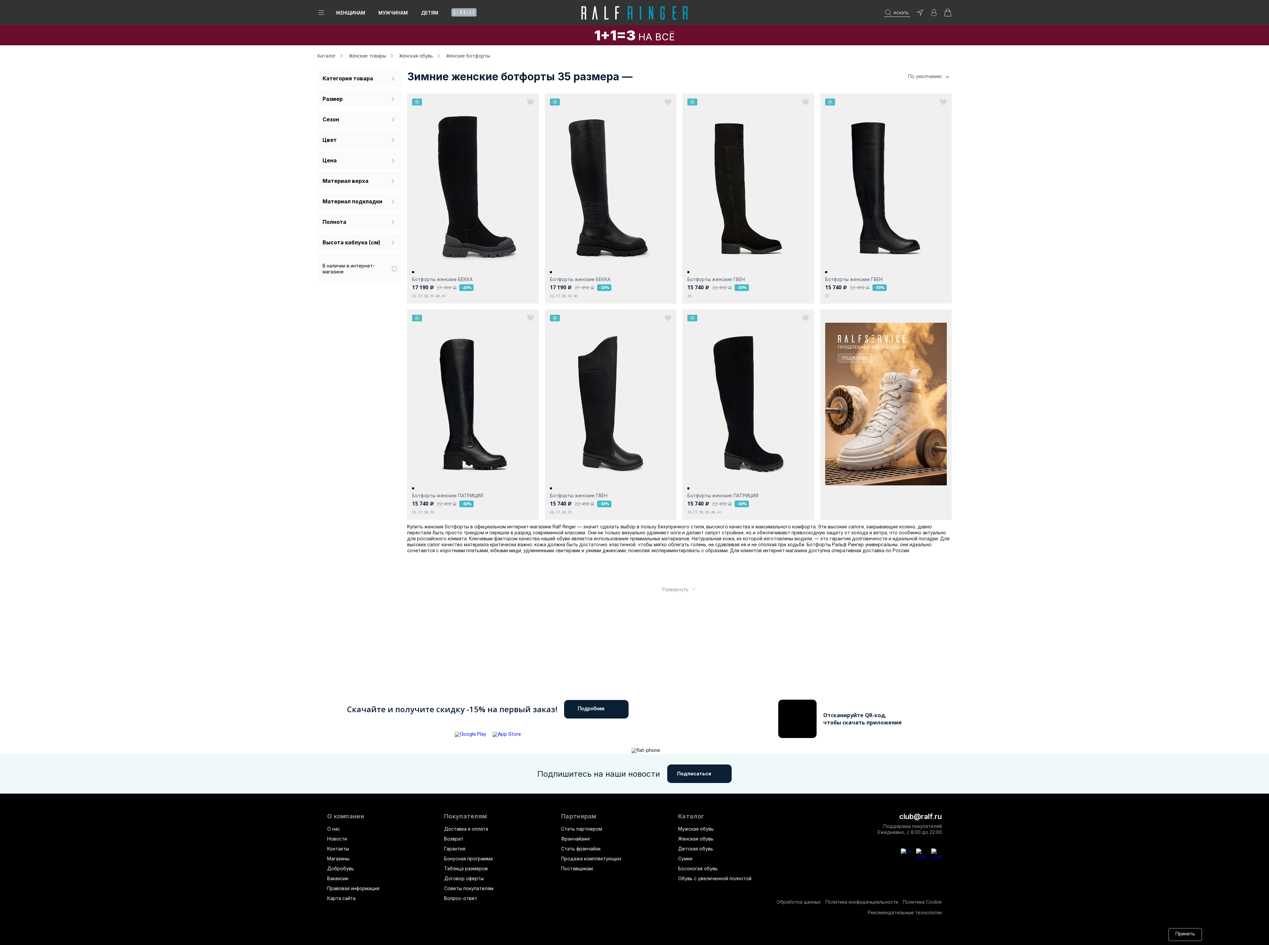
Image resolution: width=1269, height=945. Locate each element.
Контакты (338, 848)
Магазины (338, 858)
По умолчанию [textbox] (925, 76)
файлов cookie (482, 934)
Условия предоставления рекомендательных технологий (636, 934)
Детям (429, 13)
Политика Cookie (922, 902)
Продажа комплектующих (591, 858)
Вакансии (337, 878)
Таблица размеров (466, 868)
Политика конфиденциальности (862, 902)
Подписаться (694, 773)
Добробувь (340, 868)
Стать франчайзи (580, 848)
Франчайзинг (576, 839)
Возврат (453, 839)
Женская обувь (695, 839)
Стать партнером (581, 829)
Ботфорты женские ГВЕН (716, 279)
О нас (333, 829)
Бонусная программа (468, 858)
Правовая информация (353, 888)
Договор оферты (464, 878)
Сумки (685, 858)
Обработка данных (799, 902)
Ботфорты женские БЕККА (442, 279)
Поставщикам (577, 868)
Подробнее (591, 709)
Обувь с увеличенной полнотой (714, 878)
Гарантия (454, 848)
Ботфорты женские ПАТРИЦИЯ (447, 495)
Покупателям (465, 816)
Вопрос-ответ (460, 898)
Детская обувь (695, 848)
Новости (337, 839)
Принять (1185, 934)
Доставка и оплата (466, 829)
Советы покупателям (468, 888)
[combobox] (919, 76)
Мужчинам (393, 13)
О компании (345, 816)
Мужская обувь (696, 829)
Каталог (691, 816)
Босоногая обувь (698, 868)
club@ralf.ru (920, 816)
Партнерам (578, 816)
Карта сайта (341, 898)
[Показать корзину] (948, 15)
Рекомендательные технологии (905, 912)
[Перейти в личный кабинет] (934, 15)
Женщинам (350, 13)
